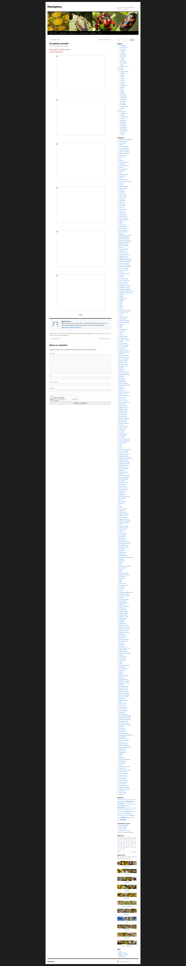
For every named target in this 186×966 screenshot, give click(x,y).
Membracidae (123, 54)
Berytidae (122, 75)
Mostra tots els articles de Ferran (71, 327)
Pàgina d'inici (53, 33)
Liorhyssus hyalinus (123, 528)
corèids (120, 327)
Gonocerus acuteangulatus (125, 449)
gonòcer (128, 811)
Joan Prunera (122, 830)
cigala (129, 803)
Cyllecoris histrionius (124, 345)
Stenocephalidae (124, 106)
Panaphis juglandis (123, 602)
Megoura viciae (122, 554)
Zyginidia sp (121, 794)
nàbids (120, 571)
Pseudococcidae (123, 130)
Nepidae (122, 92)
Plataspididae (123, 97)
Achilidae (122, 57)
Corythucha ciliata (123, 338)
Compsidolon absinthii (124, 320)
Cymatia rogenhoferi (123, 346)
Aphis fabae (121, 198)
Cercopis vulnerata (123, 282)
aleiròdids (121, 167)
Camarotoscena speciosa (124, 254)
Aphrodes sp (122, 211)
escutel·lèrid (126, 809)
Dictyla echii (121, 378)
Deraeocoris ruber (123, 362)
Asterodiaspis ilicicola (124, 226)
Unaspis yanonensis (123, 773)
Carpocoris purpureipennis (125, 266)
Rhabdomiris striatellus (124, 681)
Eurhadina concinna (123, 411)
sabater (123, 817)
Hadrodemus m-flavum (124, 461)
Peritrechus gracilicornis (124, 627)
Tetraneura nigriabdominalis (125, 747)
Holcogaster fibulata (123, 479)
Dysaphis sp (121, 386)
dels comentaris (123, 954)
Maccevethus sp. (122, 538)
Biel (120, 827)
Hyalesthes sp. (122, 493)
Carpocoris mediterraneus (124, 265)
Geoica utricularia (123, 442)
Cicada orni (121, 294)
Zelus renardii (122, 790)
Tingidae (122, 108)
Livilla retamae (122, 529)
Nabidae (122, 90)
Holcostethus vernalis (124, 482)
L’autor (100, 33)
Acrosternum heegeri (123, 146)
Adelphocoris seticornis (124, 153)
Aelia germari (122, 157)
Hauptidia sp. (122, 470)
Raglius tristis (122, 670)
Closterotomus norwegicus (125, 310)
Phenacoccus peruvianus (124, 629)
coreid (122, 805)
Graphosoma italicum (105, 39)
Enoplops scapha (123, 393)
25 (126, 847)
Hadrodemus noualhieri (124, 463)
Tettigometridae (123, 66)
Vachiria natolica (122, 778)
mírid (127, 813)
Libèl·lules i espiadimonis (127, 906)
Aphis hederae (122, 200)
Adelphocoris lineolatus (124, 151)
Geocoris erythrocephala (124, 439)
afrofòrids (121, 160)
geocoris (123, 811)
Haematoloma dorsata (124, 465)
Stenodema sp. (122, 731)
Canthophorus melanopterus (125, 259)
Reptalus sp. (121, 677)
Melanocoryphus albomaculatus (126, 557)
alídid (135, 799)
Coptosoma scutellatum (124, 322)
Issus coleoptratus (123, 508)
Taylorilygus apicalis (123, 743)
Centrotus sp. (122, 272)
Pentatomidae (82, 333)
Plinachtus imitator (123, 651)
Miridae (122, 89)
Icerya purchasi (122, 501)
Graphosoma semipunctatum (125, 458)
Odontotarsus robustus (124, 594)
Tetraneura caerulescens (124, 745)
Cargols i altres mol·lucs (126, 946)
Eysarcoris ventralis (123, 427)
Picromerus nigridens (124, 639)
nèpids (120, 582)
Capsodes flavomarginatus (125, 261)
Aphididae (122, 115)
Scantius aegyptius (123, 707)
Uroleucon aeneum (123, 775)
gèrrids (120, 446)
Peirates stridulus (123, 609)
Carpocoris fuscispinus (124, 263)
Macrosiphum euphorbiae (124, 543)
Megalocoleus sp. (123, 552)
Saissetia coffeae (122, 703)
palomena (119, 815)
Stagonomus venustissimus (125, 724)
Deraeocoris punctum (124, 359)
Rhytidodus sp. (122, 698)
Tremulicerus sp (122, 761)
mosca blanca (123, 813)
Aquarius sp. (122, 221)
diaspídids (121, 369)
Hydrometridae (123, 85)
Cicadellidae (123, 50)
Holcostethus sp (122, 481)
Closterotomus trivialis (124, 312)
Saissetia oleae (122, 705)
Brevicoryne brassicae (124, 245)
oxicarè (131, 813)
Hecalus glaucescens (123, 472)
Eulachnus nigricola (123, 406)
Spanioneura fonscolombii (125, 717)
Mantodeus (127, 914)
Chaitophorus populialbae (124, 289)
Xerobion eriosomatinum (124, 789)
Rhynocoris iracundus (124, 696)
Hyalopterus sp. (122, 494)
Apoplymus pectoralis (124, 219)
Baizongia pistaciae (123, 230)
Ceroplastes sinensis (123, 284)
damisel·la (128, 805)
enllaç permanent (63, 335)
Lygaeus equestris (123, 533)
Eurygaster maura (123, 421)
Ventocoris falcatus (123, 780)
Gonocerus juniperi (123, 453)
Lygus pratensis (122, 536)
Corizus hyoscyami (123, 336)
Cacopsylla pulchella (123, 249)
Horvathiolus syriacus (124, 489)
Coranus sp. (121, 324)
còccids (120, 315)
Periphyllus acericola (123, 625)
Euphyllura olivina (123, 407)
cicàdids (120, 303)
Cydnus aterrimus (123, 343)
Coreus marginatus (123, 329)
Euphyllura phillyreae (124, 409)
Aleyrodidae (123, 113)
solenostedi (129, 817)
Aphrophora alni (122, 212)
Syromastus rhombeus (124, 740)
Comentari (52, 353)
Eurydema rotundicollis (124, 418)
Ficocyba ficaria (122, 428)
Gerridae (122, 83)
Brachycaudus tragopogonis (125, 240)
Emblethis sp (122, 388)
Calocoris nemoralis (123, 252)
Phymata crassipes (123, 635)
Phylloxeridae (123, 129)
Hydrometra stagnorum (124, 496)
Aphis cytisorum (122, 197)
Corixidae (122, 78)
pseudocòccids (122, 660)
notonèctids (121, 588)
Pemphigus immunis (123, 613)
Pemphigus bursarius (123, 611)
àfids (120, 158)
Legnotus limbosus (123, 517)
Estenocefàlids (122, 404)
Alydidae (122, 73)
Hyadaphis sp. (122, 491)
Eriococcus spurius (123, 400)
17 (123, 844)
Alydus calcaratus (123, 179)
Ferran (66, 46)
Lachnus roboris (122, 512)
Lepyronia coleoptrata (124, 522)
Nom (51, 375)
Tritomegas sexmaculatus (124, 766)
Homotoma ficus (122, 484)
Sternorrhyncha (83, 33)
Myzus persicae (122, 568)
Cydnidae (122, 80)
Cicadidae (122, 52)
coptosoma (133, 803)
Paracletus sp (122, 604)
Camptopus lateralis (123, 256)
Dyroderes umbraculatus (124, 385)
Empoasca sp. (122, 390)
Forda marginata (122, 435)
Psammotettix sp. (123, 656)
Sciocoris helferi (122, 709)
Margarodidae (123, 127)
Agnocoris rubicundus (124, 165)
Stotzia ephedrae (122, 736)
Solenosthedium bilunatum (125, 716)
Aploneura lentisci (123, 216)
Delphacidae (123, 61)
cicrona (126, 803)
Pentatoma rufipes (123, 618)
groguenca (133, 811)
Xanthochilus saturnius (124, 787)
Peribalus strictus (123, 623)
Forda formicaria (122, 433)
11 (126, 842)
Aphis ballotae (122, 191)
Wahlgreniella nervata (124, 785)
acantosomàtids (122, 143)
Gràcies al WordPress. (124, 961)
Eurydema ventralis (73, 333)
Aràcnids (127, 874)
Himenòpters (127, 898)
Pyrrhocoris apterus (123, 669)
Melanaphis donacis (123, 555)
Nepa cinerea (122, 578)
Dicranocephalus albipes (124, 374)
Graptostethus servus (123, 460)
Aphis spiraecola (122, 209)
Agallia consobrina (123, 162)
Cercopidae (122, 49)
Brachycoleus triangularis (124, 242)
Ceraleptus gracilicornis (124, 273)
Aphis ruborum (122, 204)
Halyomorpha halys (123, 467)
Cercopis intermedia (123, 278)
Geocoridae (122, 82)
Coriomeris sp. (122, 331)
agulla (132, 799)
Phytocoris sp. (122, 637)
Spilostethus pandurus (124, 723)
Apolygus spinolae (123, 218)
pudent (128, 815)
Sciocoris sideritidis (123, 710)
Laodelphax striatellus (124, 514)
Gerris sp (121, 447)
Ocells (126, 922)
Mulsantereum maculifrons (125, 566)
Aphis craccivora (123, 195)
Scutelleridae (123, 104)
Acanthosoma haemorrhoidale (125, 139)
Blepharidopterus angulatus (125, 235)
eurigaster (131, 809)
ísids (120, 505)
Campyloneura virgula (124, 258)
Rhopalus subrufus (123, 689)
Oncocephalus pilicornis (124, 595)
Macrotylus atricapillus (124, 547)
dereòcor (121, 807)
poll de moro (124, 815)
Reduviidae (122, 101)
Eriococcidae (123, 124)
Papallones (126, 938)
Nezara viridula (122, 583)
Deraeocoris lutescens (124, 357)
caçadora (120, 803)
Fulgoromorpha (73, 33)
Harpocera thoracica (123, 468)
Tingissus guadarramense (124, 759)
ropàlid (118, 817)
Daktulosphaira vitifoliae (124, 352)
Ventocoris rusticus (123, 782)
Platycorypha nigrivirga (124, 648)
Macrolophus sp (122, 540)
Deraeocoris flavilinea (124, 355)
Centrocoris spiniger (123, 268)
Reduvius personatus (123, 676)
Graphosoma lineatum (124, 456)
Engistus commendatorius (125, 392)
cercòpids (121, 277)
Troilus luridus (122, 768)
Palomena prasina (123, 601)
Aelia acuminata (122, 155)
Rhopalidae (122, 103)
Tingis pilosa (122, 757)
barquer (124, 802)
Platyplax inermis (123, 649)
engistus (134, 808)
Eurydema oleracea (123, 414)
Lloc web (51, 388)
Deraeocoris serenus (123, 366)
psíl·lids (120, 662)
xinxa (102, 333)
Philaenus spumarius (123, 630)
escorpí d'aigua (120, 809)
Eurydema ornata (54, 39)
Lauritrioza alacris (123, 515)
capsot (134, 801)
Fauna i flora (127, 866)
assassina (119, 802)
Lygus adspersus (122, 534)
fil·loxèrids (121, 432)
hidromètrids (122, 474)
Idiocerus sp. (122, 503)
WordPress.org (122, 956)
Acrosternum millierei (124, 148)
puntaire (132, 815)
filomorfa (119, 811)
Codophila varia (122, 319)
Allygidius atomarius (123, 174)
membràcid (121, 559)
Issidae (121, 64)
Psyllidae (122, 132)
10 (123, 842)
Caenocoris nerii (122, 251)
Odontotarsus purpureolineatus (126, 592)
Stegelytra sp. (122, 728)
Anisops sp (121, 183)
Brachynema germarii (124, 244)
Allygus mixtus (122, 176)
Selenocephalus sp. (123, 714)
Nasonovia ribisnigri (123, 573)
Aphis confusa (122, 193)
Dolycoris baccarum (123, 383)
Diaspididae (123, 122)
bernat (130, 801)
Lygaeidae (122, 87)
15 (118, 844)
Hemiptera (121, 68)
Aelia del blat (125, 799)
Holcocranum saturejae (124, 477)
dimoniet (127, 808)
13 (132, 842)
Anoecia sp (121, 184)
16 (121, 844)
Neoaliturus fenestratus (124, 575)
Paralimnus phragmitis (124, 606)
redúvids (121, 672)
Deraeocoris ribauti (123, 360)
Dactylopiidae (123, 120)
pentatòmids (90, 333)
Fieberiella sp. (122, 430)
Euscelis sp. (121, 425)
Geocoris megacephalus (124, 440)
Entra (120, 951)
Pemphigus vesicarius (124, 616)
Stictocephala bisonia (123, 733)
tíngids (120, 756)
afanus (129, 799)
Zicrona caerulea (122, 792)
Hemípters (54, 6)
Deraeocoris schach (123, 364)
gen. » (134, 851)
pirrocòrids (121, 642)
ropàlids (120, 702)
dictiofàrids (121, 376)
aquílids (120, 223)
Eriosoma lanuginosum (124, 402)
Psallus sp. (121, 655)
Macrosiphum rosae (123, 545)
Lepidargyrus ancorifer (124, 519)
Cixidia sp (121, 306)
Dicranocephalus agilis (124, 373)
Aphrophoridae (123, 47)
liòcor (118, 813)
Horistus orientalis (123, 487)
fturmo (120, 828)
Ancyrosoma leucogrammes (125, 181)
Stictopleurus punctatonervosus (126, 735)
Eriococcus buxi (122, 399)
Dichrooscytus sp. (123, 371)
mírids (120, 564)
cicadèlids (121, 296)
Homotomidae (123, 125)
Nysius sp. (121, 590)
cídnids (120, 305)
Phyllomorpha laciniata (124, 632)
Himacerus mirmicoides (124, 475)
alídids (120, 172)
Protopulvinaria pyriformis (125, 653)
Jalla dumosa (122, 510)
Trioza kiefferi (122, 763)
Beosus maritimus (123, 231)
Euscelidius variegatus (124, 423)
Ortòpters (127, 930)
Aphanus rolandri (123, 188)
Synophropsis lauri (123, 738)
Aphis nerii (121, 202)
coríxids (120, 334)
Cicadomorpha (63, 33)
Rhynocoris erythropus (124, 695)
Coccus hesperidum (123, 317)
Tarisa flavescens (123, 742)
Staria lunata (121, 726)
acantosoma (119, 799)
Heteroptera (93, 33)
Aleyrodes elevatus (123, 169)
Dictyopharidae (123, 63)
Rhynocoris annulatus (124, 691)
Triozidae (122, 134)
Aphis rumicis (122, 205)
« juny (119, 851)
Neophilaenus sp (122, 576)
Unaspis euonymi (123, 771)
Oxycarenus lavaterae (124, 599)
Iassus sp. (121, 500)
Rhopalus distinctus (123, 688)
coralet (118, 805)
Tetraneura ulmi (122, 749)
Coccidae (122, 118)
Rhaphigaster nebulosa (124, 683)
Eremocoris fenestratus (124, 395)
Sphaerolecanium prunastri (125, 719)
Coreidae (122, 76)
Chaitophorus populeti (124, 287)
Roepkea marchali (123, 700)
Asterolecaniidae (124, 117)
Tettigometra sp (122, 750)
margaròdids (121, 550)
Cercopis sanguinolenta (124, 280)
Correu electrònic (54, 382)
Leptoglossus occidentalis (124, 521)
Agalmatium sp (122, 164)
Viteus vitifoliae (122, 784)
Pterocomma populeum (124, 665)
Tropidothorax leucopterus (125, 770)
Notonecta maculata (123, 585)
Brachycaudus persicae (124, 238)
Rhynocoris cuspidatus (124, 693)
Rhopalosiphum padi (123, 686)
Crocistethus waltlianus (124, 339)
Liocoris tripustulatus (123, 526)
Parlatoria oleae (122, 608)
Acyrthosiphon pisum (124, 150)
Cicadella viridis (122, 298)
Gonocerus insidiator (123, 451)
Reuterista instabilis (123, 679)
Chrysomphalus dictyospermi (125, 292)
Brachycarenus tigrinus (124, 237)
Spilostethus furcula (123, 721)
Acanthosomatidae (124, 71)
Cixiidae (122, 59)
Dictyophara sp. (122, 379)
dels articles (123, 953)
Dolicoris (131, 808)
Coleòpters (126, 882)
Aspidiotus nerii (122, 225)
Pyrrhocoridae (123, 99)
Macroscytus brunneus (124, 541)
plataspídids (121, 646)
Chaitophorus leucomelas (124, 285)
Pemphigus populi (123, 615)
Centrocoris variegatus (124, 270)
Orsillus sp (121, 597)
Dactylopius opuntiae (123, 350)
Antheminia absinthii (123, 186)
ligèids (120, 524)
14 (135, 842)
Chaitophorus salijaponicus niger (126, 291)
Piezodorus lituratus (123, 641)
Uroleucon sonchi (123, 777)
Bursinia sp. (121, 247)
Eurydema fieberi (123, 413)
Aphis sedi (121, 207)
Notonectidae (123, 94)
